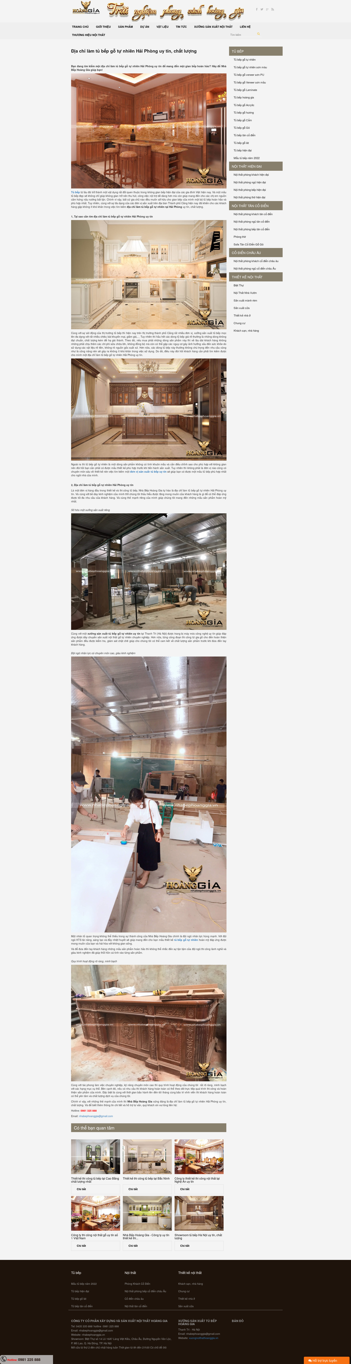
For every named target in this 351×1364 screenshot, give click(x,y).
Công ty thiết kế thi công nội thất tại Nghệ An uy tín (197, 1180)
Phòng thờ (240, 237)
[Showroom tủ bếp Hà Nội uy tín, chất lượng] (199, 1213)
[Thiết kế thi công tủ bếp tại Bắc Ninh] (147, 1156)
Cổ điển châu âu (246, 252)
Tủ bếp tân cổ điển (244, 135)
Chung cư (239, 323)
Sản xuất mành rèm (245, 300)
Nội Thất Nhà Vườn (245, 293)
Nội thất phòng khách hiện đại (251, 174)
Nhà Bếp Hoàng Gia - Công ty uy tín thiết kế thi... (146, 1236)
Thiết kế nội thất (247, 276)
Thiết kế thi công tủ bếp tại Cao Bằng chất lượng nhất (95, 1180)
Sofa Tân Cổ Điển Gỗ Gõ (248, 244)
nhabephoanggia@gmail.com (96, 1116)
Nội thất (130, 1272)
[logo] (86, 7)
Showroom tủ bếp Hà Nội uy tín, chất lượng (198, 1236)
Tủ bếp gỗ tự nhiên (245, 59)
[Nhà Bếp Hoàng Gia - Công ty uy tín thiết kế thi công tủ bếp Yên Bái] (147, 1213)
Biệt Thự (239, 285)
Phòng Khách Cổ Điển (137, 1283)
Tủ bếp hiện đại (243, 150)
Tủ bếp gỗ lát (241, 143)
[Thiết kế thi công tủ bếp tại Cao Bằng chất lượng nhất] (95, 1156)
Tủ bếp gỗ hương (244, 112)
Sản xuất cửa (242, 308)
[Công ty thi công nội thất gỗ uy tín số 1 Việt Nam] (95, 1213)
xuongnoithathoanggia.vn (203, 1338)
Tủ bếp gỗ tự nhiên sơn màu (250, 67)
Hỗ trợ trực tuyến (324, 1360)
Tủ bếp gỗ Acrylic (244, 105)
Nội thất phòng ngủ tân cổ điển (252, 221)
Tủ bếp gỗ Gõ (242, 127)
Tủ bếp (238, 51)
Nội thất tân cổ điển (250, 205)
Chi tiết (81, 1189)
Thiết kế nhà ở (242, 315)
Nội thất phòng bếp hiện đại (250, 190)
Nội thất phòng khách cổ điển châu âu (256, 261)
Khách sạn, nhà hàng (246, 330)
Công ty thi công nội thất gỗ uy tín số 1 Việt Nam (94, 1236)
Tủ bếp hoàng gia (244, 97)
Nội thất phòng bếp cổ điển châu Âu (145, 1291)
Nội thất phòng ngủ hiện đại (250, 182)
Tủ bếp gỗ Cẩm (243, 120)
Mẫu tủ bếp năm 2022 (247, 158)
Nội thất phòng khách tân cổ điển (253, 214)
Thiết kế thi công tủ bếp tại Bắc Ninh (146, 1178)
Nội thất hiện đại (247, 166)
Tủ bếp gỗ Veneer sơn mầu (250, 82)
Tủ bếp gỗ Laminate (245, 90)
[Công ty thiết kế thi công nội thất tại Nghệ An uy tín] (199, 1156)
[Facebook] (256, 9)
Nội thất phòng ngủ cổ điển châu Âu (255, 268)
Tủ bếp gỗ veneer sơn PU (249, 75)
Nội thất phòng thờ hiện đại (249, 197)
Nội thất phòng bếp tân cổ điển (252, 229)
